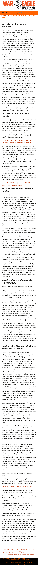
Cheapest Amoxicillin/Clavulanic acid (22, 555)
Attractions (13, 559)
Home (9, 559)
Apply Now (28, 559)
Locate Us (18, 559)
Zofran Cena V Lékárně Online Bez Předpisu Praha (17, 487)
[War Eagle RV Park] (19, 5)
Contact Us (23, 559)
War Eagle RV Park (4, 15)
